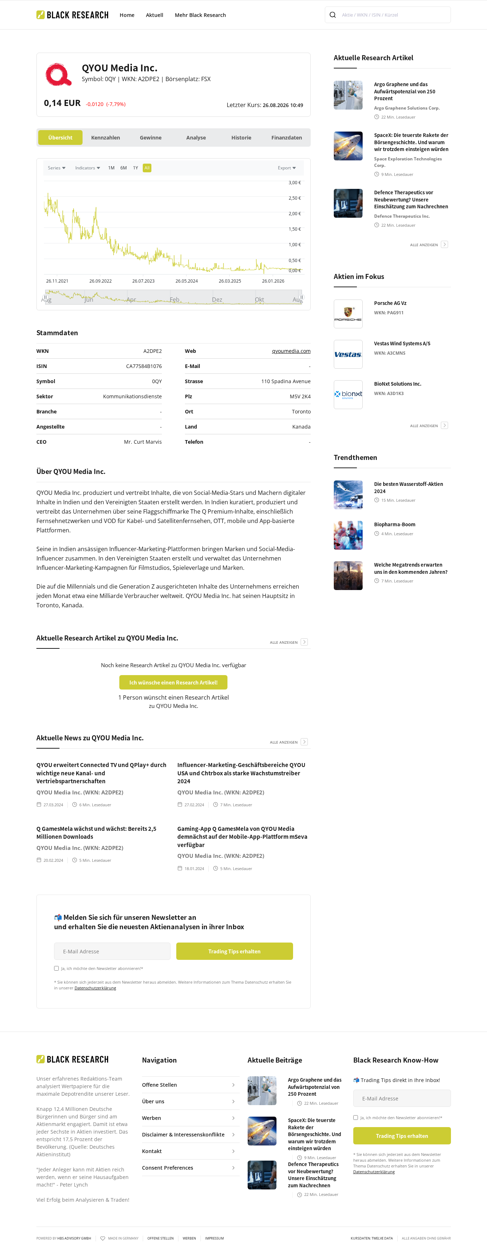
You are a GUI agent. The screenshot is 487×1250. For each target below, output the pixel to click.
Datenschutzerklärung (95, 987)
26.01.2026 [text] (273, 281)
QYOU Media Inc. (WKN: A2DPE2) (79, 792)
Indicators (85, 168)
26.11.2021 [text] (57, 281)
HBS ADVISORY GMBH (74, 1238)
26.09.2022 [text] (100, 281)
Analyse (196, 137)
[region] (173, 169)
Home (127, 15)
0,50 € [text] (295, 260)
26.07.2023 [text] (143, 281)
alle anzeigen (284, 642)
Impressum (214, 1238)
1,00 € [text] (295, 244)
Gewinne (150, 137)
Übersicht (60, 137)
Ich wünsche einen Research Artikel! (173, 682)
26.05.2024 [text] (186, 281)
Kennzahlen (105, 137)
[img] (173, 297)
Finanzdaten (286, 137)
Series (54, 168)
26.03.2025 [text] (229, 281)
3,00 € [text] (295, 182)
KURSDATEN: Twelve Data (372, 1238)
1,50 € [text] (295, 229)
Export (284, 168)
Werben (189, 1238)
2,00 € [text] (295, 213)
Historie (241, 137)
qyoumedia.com (291, 350)
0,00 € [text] (295, 270)
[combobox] (388, 14)
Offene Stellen (160, 1238)
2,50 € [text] (295, 198)
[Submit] (333, 15)
